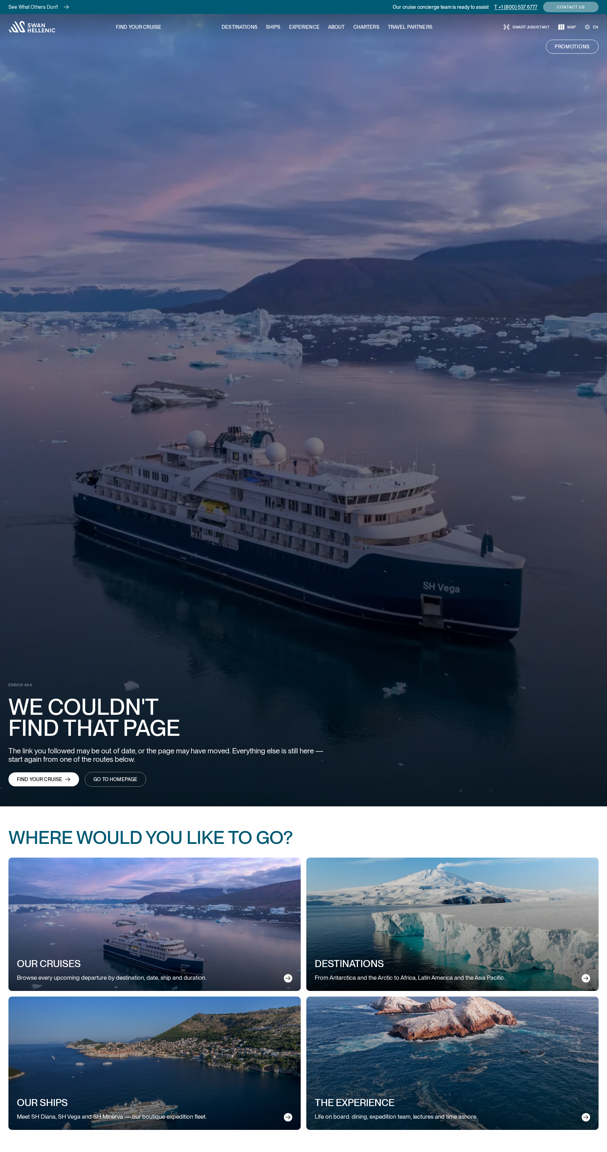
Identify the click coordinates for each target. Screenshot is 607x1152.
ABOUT (336, 27)
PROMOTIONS (572, 46)
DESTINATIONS (239, 27)
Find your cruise (39, 779)
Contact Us (571, 7)
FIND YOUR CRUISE (138, 27)
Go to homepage (115, 779)
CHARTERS (366, 27)
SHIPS (273, 27)
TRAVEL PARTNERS (410, 27)
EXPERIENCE (304, 27)
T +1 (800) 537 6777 (515, 7)
